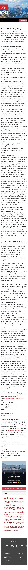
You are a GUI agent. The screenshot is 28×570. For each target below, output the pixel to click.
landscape (9, 522)
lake (14, 510)
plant (14, 505)
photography (15, 514)
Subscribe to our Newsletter (14, 488)
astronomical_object (17, 522)
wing (8, 517)
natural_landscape (10, 516)
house (16, 502)
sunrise (20, 500)
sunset (19, 521)
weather (12, 502)
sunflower (10, 509)
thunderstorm (14, 526)
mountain (17, 504)
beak (16, 516)
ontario (10, 517)
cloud (17, 509)
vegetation (19, 529)
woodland (11, 521)
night (10, 523)
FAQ (8, 559)
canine (9, 500)
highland (17, 512)
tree (17, 517)
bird (7, 521)
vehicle (19, 526)
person (16, 500)
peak (6, 501)
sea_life (6, 523)
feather (15, 521)
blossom (20, 516)
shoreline (14, 508)
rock (21, 502)
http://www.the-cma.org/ (14, 430)
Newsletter (7, 562)
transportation (10, 528)
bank (19, 502)
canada (21, 505)
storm (5, 528)
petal (15, 501)
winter (9, 501)
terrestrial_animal (13, 527)
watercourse (15, 530)
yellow (10, 508)
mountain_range (11, 512)
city (11, 514)
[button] (4, 473)
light (11, 504)
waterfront (9, 526)
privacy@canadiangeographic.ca (14, 398)
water (6, 519)
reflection (12, 519)
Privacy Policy (7, 557)
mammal (7, 502)
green (15, 519)
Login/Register (23, 20)
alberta (21, 517)
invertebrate (18, 501)
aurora (20, 514)
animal (8, 505)
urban (12, 501)
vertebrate (20, 519)
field (18, 505)
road (14, 528)
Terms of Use (7, 556)
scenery (18, 498)
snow (6, 500)
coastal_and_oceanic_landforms (16, 507)
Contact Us (7, 560)
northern (7, 527)
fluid (13, 504)
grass (20, 512)
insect (13, 500)
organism (13, 523)
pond (7, 508)
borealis (7, 504)
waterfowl (19, 508)
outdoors (9, 498)
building (6, 507)
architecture (20, 527)
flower (14, 517)
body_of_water (12, 525)
